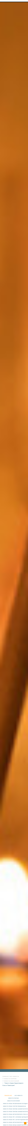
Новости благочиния (11, 1081)
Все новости (14, 1076)
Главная (5, 1076)
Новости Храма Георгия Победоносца (14, 1106)
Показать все (8, 1095)
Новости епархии (10, 1078)
